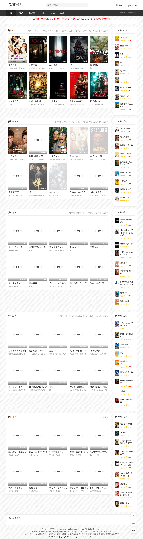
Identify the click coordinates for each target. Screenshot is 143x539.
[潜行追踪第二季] (117, 245)
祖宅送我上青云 (56, 452)
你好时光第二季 (15, 247)
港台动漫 (98, 316)
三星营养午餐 (125, 153)
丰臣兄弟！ (54, 156)
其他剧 (99, 122)
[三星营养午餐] (117, 154)
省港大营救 (124, 137)
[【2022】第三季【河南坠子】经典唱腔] (117, 231)
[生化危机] (117, 182)
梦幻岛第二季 (125, 173)
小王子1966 (125, 79)
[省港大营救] (117, 138)
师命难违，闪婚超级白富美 (82, 488)
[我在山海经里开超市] (117, 452)
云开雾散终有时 (126, 424)
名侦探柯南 (95, 351)
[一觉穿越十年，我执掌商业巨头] (117, 442)
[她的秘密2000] (117, 88)
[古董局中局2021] (117, 97)
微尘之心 (74, 156)
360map (70, 537)
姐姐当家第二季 (97, 283)
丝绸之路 (123, 37)
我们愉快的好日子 (78, 192)
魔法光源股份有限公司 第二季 (103, 387)
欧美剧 (92, 122)
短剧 (62, 12)
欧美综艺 (98, 213)
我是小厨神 (124, 301)
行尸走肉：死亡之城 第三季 (102, 156)
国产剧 (58, 122)
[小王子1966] (117, 80)
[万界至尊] (117, 392)
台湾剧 (71, 122)
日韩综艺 (89, 213)
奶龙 (122, 353)
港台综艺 (80, 213)
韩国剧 (85, 122)
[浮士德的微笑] (117, 129)
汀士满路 (53, 101)
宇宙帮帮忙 (34, 283)
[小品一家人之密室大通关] (117, 324)
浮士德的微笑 (125, 128)
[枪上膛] (117, 72)
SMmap (82, 537)
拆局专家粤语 (125, 189)
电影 (21, 12)
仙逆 (51, 387)
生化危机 (123, 181)
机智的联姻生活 (15, 488)
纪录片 (85, 31)
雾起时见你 (124, 503)
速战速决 (94, 65)
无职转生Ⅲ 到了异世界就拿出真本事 (86, 351)
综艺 (43, 12)
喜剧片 (37, 31)
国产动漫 (63, 316)
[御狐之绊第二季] (117, 146)
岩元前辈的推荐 (15, 387)
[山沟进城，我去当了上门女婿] (117, 463)
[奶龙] (117, 354)
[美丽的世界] (117, 198)
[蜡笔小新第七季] (117, 373)
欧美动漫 (80, 316)
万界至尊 (123, 391)
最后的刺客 (95, 101)
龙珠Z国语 (124, 345)
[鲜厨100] (117, 294)
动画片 (78, 31)
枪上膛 (123, 71)
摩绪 (51, 351)
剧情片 (64, 31)
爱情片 (44, 31)
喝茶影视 (15, 5)
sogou (76, 537)
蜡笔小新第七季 (126, 372)
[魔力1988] (117, 47)
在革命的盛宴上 (77, 101)
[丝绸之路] (117, 38)
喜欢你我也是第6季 (78, 283)
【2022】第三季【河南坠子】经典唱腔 (126, 232)
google (63, 537)
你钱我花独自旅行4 (58, 283)
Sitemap (57, 537)
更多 (105, 31)
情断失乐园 (13, 101)
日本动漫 (72, 316)
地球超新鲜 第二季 (37, 247)
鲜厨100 (123, 293)
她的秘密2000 (125, 87)
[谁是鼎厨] (117, 264)
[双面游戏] (117, 433)
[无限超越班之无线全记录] (117, 253)
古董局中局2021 (126, 96)
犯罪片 (92, 31)
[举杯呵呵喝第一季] (117, 272)
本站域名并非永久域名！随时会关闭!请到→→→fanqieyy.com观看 (71, 18)
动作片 (30, 31)
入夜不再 (33, 65)
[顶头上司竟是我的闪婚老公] (117, 493)
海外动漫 (89, 316)
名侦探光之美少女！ (17, 351)
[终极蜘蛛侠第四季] (117, 381)
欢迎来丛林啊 (35, 101)
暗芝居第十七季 (36, 351)
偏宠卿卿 (123, 484)
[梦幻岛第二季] (117, 173)
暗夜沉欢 (33, 488)
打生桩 (73, 65)
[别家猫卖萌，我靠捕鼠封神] (117, 474)
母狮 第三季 (13, 192)
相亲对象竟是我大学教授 (101, 452)
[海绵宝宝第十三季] (117, 362)
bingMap (89, 537)
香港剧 (64, 122)
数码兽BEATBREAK (38, 387)
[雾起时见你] (117, 504)
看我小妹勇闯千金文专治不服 (83, 452)
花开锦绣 (12, 156)
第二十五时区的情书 (38, 452)
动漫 (52, 12)
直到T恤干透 (95, 192)
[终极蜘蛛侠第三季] (117, 400)
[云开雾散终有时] (117, 425)
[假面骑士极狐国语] (117, 335)
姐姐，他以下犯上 (98, 488)
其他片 (99, 31)
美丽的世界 (124, 198)
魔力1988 (124, 46)
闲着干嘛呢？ (14, 283)
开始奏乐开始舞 (56, 247)
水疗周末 (12, 65)
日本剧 (78, 122)
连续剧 (32, 12)
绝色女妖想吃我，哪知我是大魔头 (23, 452)
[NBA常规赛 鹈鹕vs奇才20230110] (117, 283)
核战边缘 (53, 65)
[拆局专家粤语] (117, 190)
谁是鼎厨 (123, 263)
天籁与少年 (75, 247)
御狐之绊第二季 (126, 145)
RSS (51, 537)
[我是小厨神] (117, 302)
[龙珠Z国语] (117, 345)
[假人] (117, 63)
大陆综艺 (72, 213)
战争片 (71, 31)
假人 (122, 62)
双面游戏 (123, 432)
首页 (11, 12)
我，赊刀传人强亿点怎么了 (61, 488)
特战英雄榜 (54, 192)
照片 (122, 54)
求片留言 (120, 5)
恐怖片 (58, 31)
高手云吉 (94, 247)
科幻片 (51, 31)
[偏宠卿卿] (117, 485)
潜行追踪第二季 (126, 244)
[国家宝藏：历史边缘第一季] (117, 163)
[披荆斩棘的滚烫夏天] (117, 220)
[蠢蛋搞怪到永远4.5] (117, 105)
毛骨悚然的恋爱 (36, 156)
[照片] (117, 55)
